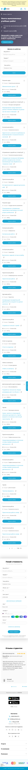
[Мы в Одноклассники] (12, 736)
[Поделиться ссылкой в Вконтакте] (18, 80)
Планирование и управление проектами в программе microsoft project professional (12, 210)
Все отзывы (24, 686)
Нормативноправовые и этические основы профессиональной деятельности (12, 442)
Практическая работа (8, 279)
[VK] (21, 617)
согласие (10, 636)
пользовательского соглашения (13, 635)
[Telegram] (13, 617)
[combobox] (14, 54)
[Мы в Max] (18, 730)
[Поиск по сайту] (25, 9)
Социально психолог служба (11, 325)
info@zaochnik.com (15, 719)
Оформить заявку (7, 42)
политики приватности (22, 635)
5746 (18, 548)
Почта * (4, 620)
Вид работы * (7, 51)
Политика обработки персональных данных (3, 765)
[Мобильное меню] (2, 9)
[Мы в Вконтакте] (9, 730)
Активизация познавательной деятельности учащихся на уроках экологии (12, 302)
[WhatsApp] (17, 617)
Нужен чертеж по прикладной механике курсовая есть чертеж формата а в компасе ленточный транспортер (12, 416)
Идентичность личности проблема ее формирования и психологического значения (13, 135)
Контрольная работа (8, 234)
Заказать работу (12, 95)
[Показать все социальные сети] (24, 80)
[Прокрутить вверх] (2, 768)
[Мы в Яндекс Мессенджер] (21, 730)
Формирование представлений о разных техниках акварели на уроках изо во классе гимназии (13, 109)
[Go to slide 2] (12, 686)
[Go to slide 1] (11, 686)
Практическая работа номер (11, 512)
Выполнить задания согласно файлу (13, 255)
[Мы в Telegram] (6, 730)
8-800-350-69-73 (15, 716)
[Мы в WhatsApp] (15, 730)
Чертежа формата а (8, 491)
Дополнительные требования (14, 600)
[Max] (25, 617)
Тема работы (7, 65)
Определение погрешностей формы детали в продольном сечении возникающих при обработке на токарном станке (13, 161)
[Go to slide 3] (13, 686)
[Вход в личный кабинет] (21, 9)
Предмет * (6, 58)
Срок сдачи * (6, 594)
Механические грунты (9, 86)
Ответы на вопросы (8, 368)
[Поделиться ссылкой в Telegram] (21, 80)
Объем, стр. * (6, 587)
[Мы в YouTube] (15, 736)
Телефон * (5, 610)
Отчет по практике (8, 347)
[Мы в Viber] (12, 730)
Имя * (4, 604)
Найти (14, 72)
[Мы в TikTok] (18, 736)
